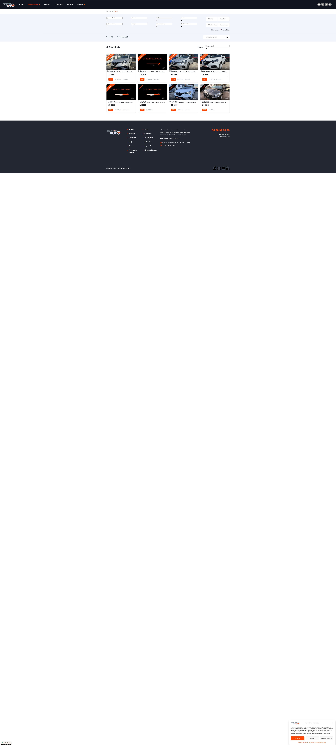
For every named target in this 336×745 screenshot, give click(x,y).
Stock (146, 129)
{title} (325, 742)
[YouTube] (223, 168)
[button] (332, 723)
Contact (80, 4)
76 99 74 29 (221, 130)
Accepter (297, 738)
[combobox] (118, 19)
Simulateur (132, 138)
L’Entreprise (59, 4)
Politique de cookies (303, 742)
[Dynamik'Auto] (9, 4)
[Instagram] (322, 4)
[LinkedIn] (228, 168)
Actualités (147, 142)
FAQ (130, 142)
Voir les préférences (326, 738)
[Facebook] (319, 4)
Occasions (122, 37)
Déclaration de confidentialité (316, 742)
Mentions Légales (150, 150)
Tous (109, 37)
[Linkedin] (330, 4)
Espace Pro (148, 146)
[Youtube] (326, 4)
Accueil (21, 4)
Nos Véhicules (33, 4)
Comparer (111, 71)
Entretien (47, 4)
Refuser (312, 738)
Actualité (70, 4)
